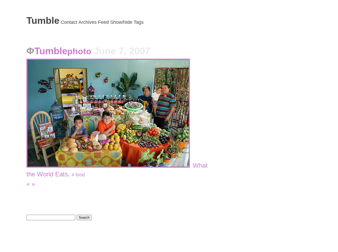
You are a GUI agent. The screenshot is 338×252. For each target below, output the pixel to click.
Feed (103, 22)
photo (80, 51)
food (80, 174)
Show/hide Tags (127, 22)
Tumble (42, 20)
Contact (69, 22)
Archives (87, 22)
